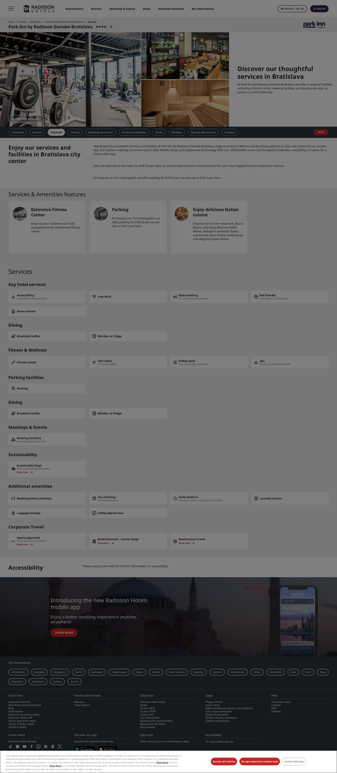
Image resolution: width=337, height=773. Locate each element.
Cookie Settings (294, 761)
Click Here (162, 762)
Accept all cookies (224, 761)
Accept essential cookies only (259, 761)
